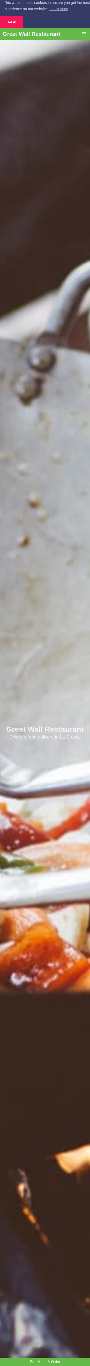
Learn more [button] (58, 9)
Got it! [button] (11, 22)
